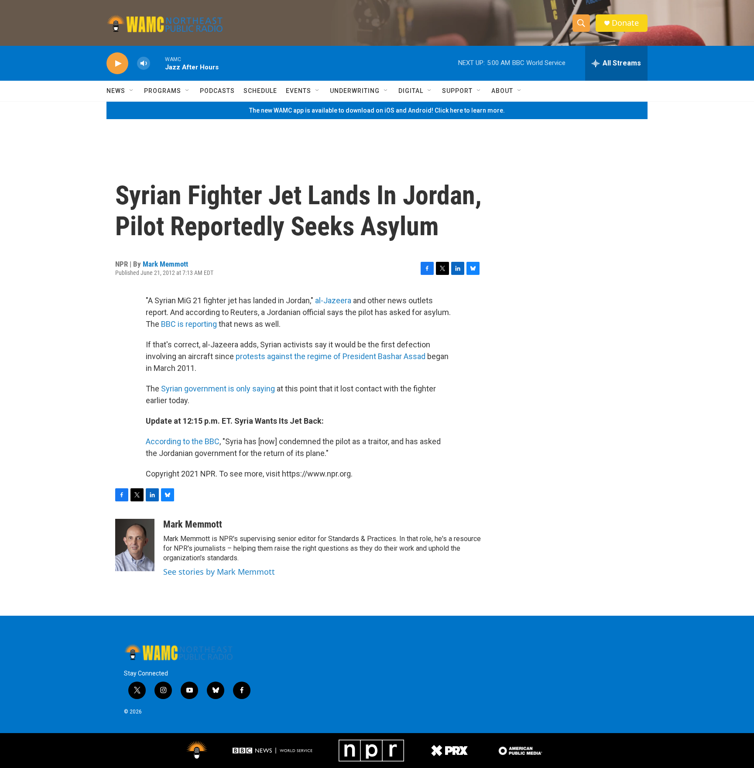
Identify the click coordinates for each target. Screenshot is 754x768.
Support (457, 90)
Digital (410, 90)
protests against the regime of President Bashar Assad (330, 356)
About (502, 90)
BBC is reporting (189, 324)
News (115, 90)
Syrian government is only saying (218, 388)
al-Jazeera (333, 300)
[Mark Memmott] (134, 545)
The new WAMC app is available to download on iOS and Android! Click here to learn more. (377, 110)
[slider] (157, 63)
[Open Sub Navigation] (131, 90)
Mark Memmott (165, 264)
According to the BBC (182, 441)
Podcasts (217, 90)
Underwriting (355, 90)
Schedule (260, 90)
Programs (162, 90)
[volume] (143, 63)
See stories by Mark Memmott (219, 571)
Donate (625, 22)
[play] (117, 63)
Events (298, 90)
